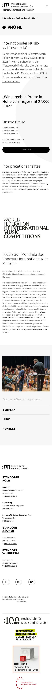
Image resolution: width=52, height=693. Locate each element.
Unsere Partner (26, 150)
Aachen (8, 530)
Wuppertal (10, 553)
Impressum (13, 599)
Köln (6, 480)
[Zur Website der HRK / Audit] (26, 659)
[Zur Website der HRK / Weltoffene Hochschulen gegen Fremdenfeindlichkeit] (26, 634)
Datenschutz (6, 599)
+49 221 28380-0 (10, 496)
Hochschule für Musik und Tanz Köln (23, 73)
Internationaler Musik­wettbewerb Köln (18, 18)
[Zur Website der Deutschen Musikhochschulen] (26, 683)
